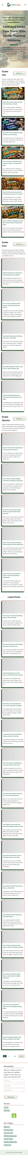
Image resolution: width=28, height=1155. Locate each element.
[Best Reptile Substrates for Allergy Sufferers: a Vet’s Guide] (13, 327)
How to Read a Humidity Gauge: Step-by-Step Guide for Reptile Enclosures (12, 976)
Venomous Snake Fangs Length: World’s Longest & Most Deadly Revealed (12, 511)
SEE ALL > (19, 73)
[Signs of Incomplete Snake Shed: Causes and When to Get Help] (13, 1028)
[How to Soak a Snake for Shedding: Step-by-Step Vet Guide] (13, 607)
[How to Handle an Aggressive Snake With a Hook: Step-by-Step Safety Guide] (13, 212)
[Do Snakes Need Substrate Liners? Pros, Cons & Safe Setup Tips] (13, 785)
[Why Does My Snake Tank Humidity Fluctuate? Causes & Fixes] (13, 636)
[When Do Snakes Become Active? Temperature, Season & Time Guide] (13, 183)
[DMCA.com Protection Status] (14, 1116)
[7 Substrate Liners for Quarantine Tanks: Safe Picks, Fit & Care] (13, 726)
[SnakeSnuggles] (13, 5)
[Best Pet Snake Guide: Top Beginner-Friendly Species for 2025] (13, 439)
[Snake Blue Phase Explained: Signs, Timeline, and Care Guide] (13, 124)
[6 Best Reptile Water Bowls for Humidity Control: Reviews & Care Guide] (13, 387)
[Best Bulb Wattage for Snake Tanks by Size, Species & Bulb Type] (13, 358)
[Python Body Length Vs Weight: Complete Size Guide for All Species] (13, 470)
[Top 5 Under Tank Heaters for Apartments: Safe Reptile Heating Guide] (13, 996)
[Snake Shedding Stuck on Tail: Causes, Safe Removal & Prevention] (13, 664)
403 (15, 1056)
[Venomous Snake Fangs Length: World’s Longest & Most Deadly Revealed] (13, 501)
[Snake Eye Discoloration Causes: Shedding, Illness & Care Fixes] (13, 847)
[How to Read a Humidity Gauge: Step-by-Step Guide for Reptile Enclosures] (13, 965)
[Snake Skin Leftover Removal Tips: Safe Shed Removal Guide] (13, 93)
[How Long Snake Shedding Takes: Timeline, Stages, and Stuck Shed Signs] (13, 153)
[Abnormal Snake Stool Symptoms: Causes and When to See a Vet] (13, 754)
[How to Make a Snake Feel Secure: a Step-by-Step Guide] (13, 877)
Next (21, 1056)
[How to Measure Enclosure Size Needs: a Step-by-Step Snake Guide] (13, 937)
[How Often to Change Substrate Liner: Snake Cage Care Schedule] (13, 695)
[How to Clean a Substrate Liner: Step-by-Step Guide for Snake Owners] (13, 295)
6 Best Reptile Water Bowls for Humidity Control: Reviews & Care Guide (12, 397)
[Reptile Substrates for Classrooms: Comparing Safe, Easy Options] (13, 264)
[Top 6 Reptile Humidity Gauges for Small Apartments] (13, 906)
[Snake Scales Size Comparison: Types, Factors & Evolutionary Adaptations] (13, 565)
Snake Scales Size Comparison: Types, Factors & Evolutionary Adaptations (12, 575)
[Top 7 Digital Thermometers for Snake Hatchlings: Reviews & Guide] (13, 816)
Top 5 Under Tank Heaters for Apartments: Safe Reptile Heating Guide (12, 1006)
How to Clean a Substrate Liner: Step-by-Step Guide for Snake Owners (12, 305)
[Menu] (2, 5)
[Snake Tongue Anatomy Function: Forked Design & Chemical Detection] (13, 534)
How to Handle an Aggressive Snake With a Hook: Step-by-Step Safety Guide (13, 222)
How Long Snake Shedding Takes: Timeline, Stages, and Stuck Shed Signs (12, 163)
